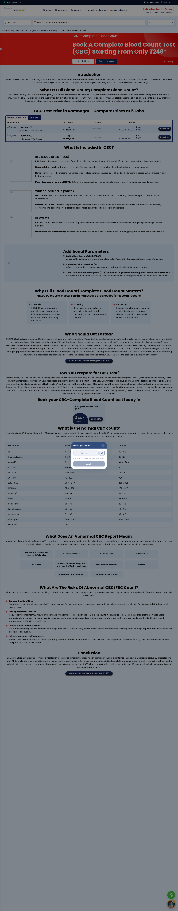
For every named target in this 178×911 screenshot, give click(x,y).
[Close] (103, 445)
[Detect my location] (102, 453)
